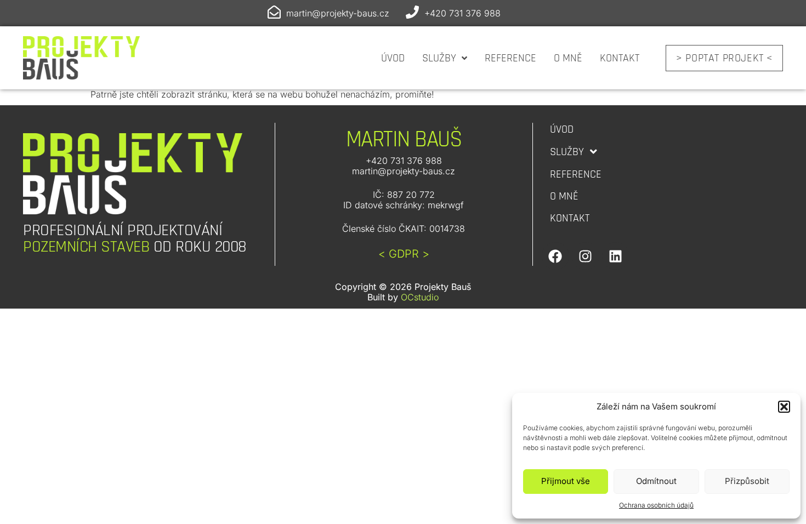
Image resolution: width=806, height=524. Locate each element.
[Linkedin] (615, 256)
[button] (784, 406)
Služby (439, 58)
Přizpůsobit (747, 481)
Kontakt (619, 58)
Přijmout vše (565, 481)
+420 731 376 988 (462, 13)
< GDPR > (403, 253)
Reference (510, 58)
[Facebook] (555, 256)
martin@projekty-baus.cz (337, 13)
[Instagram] (585, 256)
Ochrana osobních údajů (656, 505)
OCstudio (420, 297)
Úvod (393, 58)
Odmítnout (656, 481)
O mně (568, 58)
